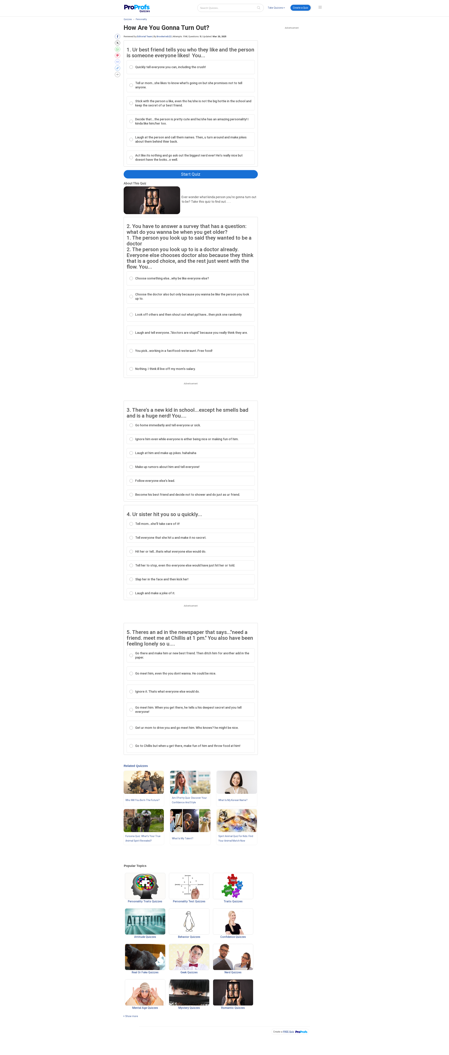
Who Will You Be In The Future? (142, 800)
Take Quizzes (275, 7)
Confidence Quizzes (233, 937)
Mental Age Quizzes (145, 1008)
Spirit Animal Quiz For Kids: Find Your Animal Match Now (235, 838)
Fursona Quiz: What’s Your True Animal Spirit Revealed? (142, 838)
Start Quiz (190, 174)
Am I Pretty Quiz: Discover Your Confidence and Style (189, 800)
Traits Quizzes (233, 901)
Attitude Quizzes (145, 937)
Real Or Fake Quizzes (145, 972)
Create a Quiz (300, 7)
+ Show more (130, 1016)
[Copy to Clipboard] (118, 68)
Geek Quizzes (189, 972)
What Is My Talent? (182, 838)
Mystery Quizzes (189, 1008)
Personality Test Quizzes (189, 901)
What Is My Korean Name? (232, 800)
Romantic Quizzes (233, 1008)
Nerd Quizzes (233, 972)
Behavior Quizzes (189, 937)
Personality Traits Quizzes (145, 901)
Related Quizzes (136, 766)
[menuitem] (276, 8)
